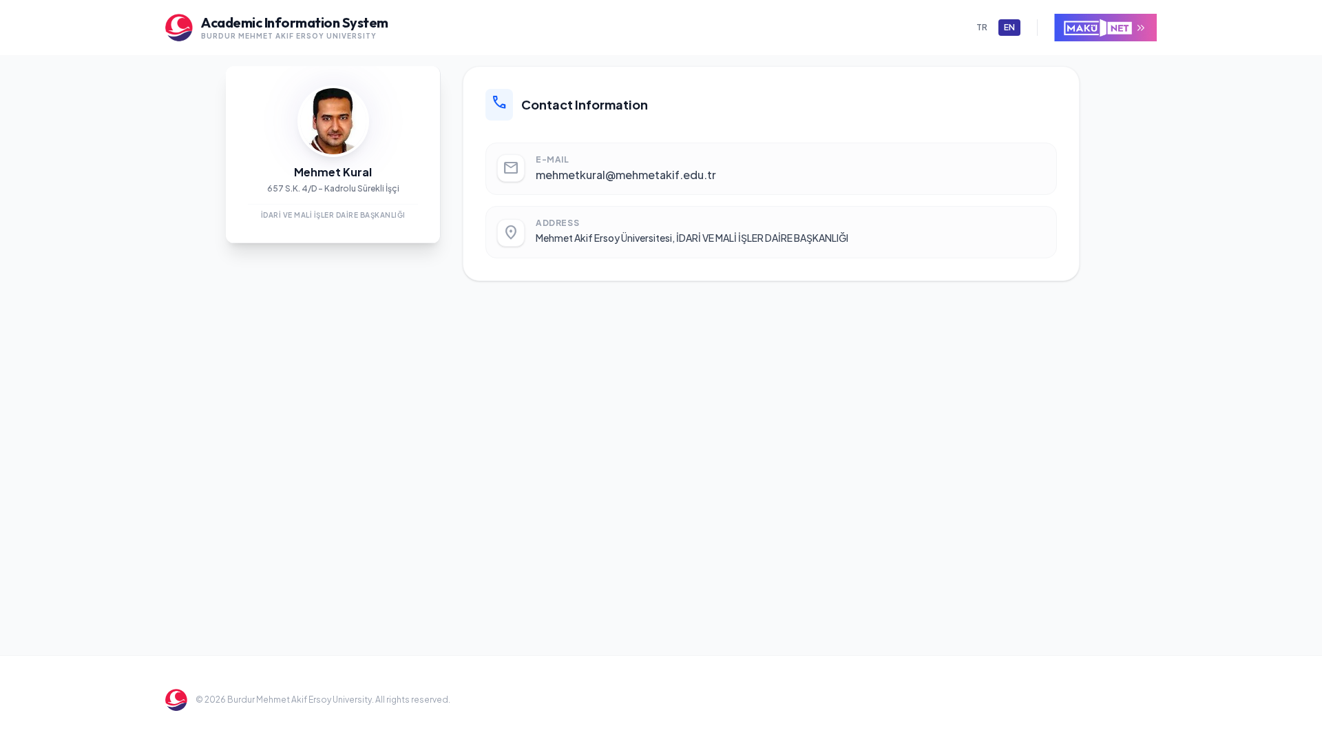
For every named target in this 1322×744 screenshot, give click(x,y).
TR (981, 27)
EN (1009, 27)
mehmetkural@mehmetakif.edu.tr (626, 174)
